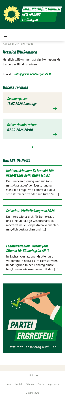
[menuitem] (9, 384)
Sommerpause (17, 99)
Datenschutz (32, 392)
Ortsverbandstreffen (21, 125)
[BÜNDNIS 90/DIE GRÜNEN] (11, 14)
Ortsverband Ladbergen (18, 44)
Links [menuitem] (32, 375)
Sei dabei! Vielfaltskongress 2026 (30, 211)
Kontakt (19, 384)
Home (9, 384)
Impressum (53, 384)
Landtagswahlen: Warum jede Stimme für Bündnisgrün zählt (27, 248)
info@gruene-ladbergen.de (31, 74)
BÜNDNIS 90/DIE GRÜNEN (41, 9)
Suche (41, 384)
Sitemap (30, 384)
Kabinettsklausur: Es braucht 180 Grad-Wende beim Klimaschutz (30, 173)
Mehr (32, 108)
